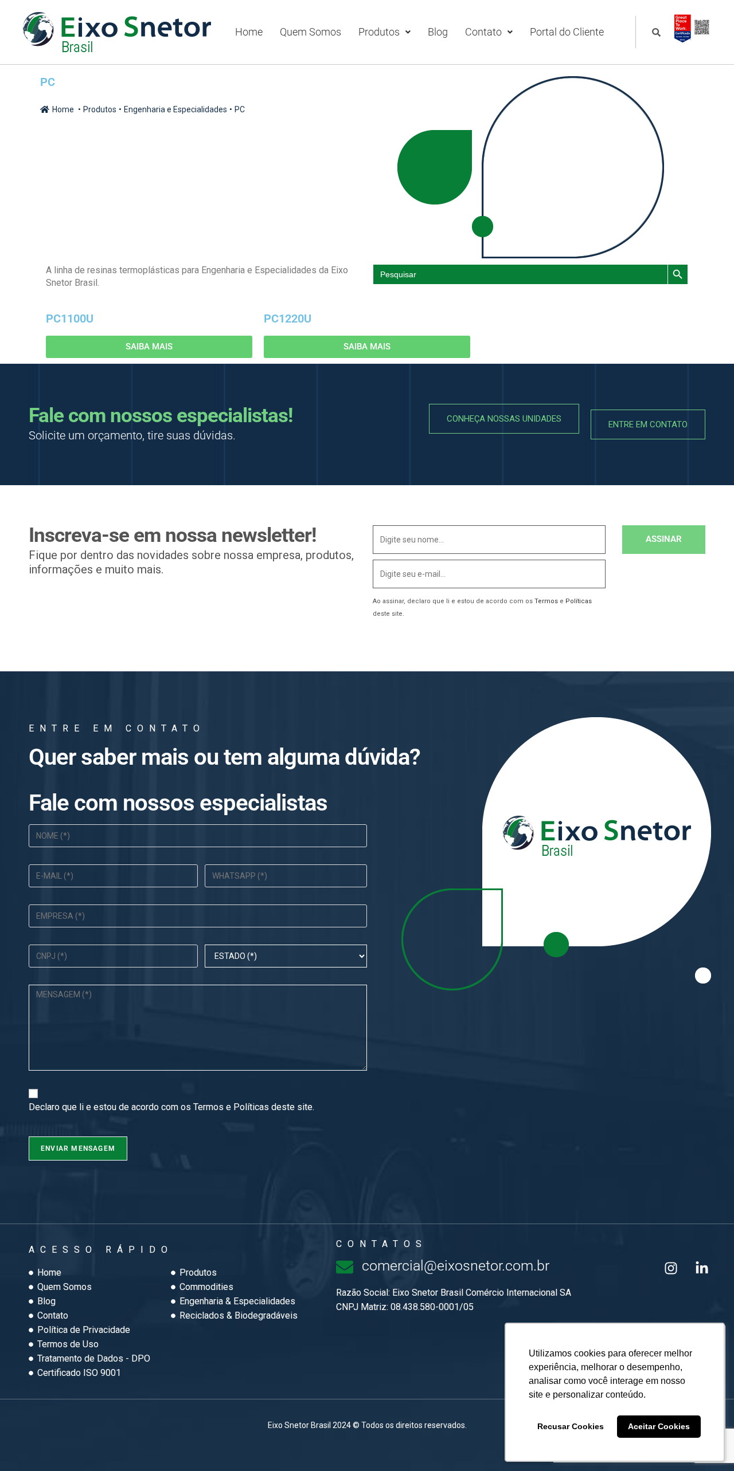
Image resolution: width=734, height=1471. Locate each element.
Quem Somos (310, 32)
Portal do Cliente (567, 32)
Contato (483, 32)
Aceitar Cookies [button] (659, 1426)
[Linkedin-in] (702, 1268)
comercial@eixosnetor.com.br (455, 1265)
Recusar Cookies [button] (570, 1426)
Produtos (379, 32)
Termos (546, 601)
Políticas (578, 601)
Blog (438, 32)
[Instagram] (671, 1268)
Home (249, 32)
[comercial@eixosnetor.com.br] (344, 1267)
